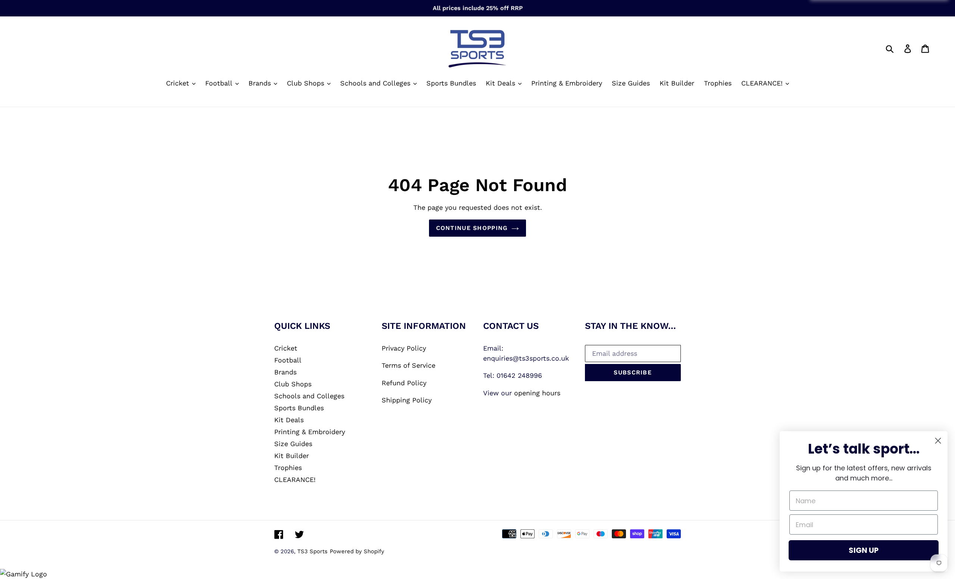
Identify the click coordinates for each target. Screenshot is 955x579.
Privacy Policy (404, 348)
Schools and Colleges (309, 396)
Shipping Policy (407, 400)
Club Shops (292, 384)
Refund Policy (404, 383)
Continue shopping (472, 227)
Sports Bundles (299, 408)
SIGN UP (864, 550)
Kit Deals (289, 420)
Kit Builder (291, 456)
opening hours (537, 393)
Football (287, 360)
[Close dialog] (938, 440)
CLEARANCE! (295, 479)
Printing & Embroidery (309, 432)
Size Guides (293, 444)
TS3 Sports (312, 551)
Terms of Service (408, 365)
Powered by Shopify (357, 551)
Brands (285, 372)
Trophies (288, 467)
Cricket (285, 348)
